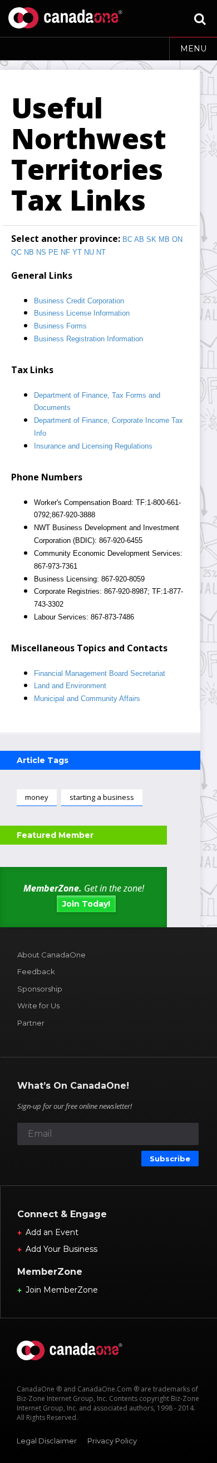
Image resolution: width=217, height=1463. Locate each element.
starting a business (102, 797)
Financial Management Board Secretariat (99, 673)
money (36, 797)
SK (151, 239)
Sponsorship (39, 988)
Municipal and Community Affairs (87, 698)
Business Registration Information (88, 339)
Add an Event (52, 1232)
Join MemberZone (62, 1290)
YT (77, 252)
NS (41, 252)
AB (139, 239)
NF (65, 252)
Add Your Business (61, 1249)
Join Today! (86, 904)
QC (16, 252)
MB (164, 239)
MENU (193, 49)
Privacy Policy (112, 1440)
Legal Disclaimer (47, 1440)
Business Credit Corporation (79, 301)
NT (101, 252)
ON (177, 239)
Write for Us (38, 1005)
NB (29, 252)
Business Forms (60, 326)
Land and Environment (70, 686)
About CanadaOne (51, 954)
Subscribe (170, 1158)
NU (89, 252)
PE (53, 252)
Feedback (36, 971)
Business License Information (82, 313)
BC (127, 239)
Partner (31, 1022)
